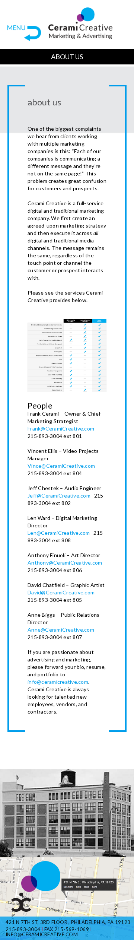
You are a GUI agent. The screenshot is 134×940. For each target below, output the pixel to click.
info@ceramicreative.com (58, 682)
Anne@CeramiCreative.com (61, 629)
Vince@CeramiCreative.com (61, 466)
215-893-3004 (23, 929)
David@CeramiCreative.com (61, 592)
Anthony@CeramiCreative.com (65, 562)
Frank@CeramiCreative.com (61, 428)
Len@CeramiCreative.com (59, 533)
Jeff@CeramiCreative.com (59, 495)
